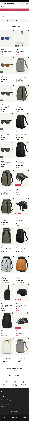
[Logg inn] (24, 3)
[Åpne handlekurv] (27, 3)
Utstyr (6, 13)
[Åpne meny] (1, 3)
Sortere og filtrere (15, 26)
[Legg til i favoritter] (13, 31)
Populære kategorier (7, 400)
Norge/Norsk (14, 411)
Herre (2, 13)
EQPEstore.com (5, 406)
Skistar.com (4, 404)
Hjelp (2, 396)
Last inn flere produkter (14, 375)
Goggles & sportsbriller (12, 20)
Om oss (3, 392)
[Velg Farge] (1, 79)
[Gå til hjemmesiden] (8, 3)
